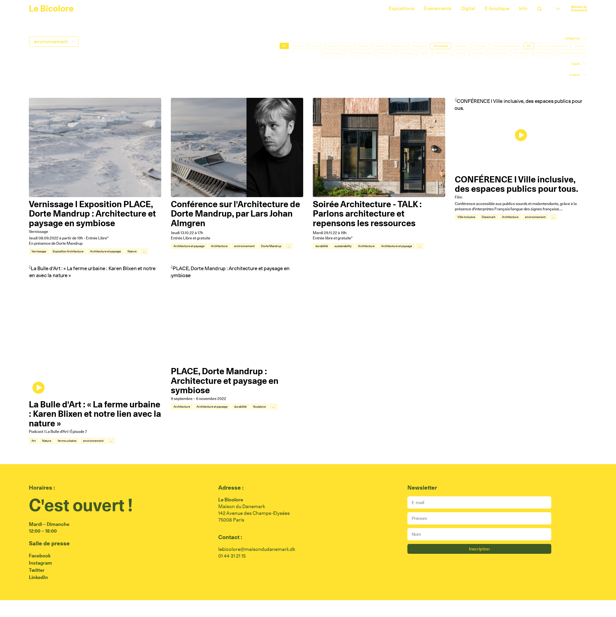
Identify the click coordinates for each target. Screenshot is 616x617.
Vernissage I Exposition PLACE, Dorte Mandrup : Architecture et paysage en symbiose (92, 213)
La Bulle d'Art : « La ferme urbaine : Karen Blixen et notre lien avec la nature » (95, 413)
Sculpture (259, 407)
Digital (468, 8)
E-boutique (497, 8)
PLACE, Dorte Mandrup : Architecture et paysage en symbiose (224, 380)
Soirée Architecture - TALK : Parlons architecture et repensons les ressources (367, 213)
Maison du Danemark (579, 8)
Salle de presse (49, 543)
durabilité (321, 246)
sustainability (343, 246)
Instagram (40, 563)
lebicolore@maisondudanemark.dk (256, 549)
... (144, 251)
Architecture (219, 246)
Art (34, 441)
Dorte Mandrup (271, 246)
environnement (244, 246)
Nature (132, 251)
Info (523, 8)
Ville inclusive (466, 217)
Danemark (488, 217)
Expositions (401, 8)
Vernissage (39, 251)
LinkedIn (38, 577)
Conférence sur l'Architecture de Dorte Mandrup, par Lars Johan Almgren (235, 213)
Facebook (40, 555)
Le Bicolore (51, 8)
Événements (437, 8)
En (558, 8)
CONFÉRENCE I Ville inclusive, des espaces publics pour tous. (516, 184)
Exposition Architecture (68, 251)
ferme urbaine (67, 441)
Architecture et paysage (105, 251)
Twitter (37, 570)
